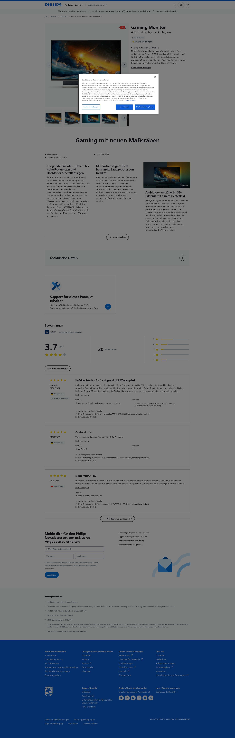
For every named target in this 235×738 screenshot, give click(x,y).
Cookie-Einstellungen (90, 107)
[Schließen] (155, 76)
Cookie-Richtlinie (130, 100)
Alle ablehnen (124, 107)
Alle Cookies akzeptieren (144, 107)
